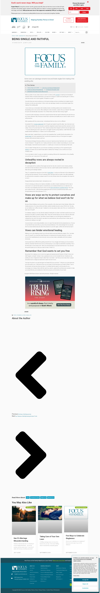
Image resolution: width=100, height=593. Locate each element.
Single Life (28, 315)
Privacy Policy (41, 590)
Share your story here (59, 560)
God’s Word (50, 172)
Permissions (57, 590)
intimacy (27, 149)
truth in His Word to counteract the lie (59, 187)
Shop (57, 566)
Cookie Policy (49, 590)
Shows (54, 32)
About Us (32, 566)
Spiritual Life (22, 35)
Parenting (23, 32)
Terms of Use (34, 590)
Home (13, 35)
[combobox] (79, 32)
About (69, 32)
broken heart (28, 136)
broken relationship (38, 124)
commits (57, 94)
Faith (31, 32)
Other (84, 12)
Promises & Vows (21, 315)
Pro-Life (39, 32)
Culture (47, 32)
